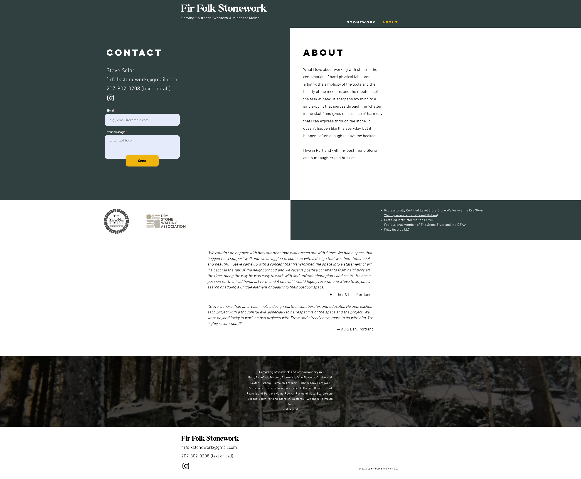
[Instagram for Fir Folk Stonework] (110, 97)
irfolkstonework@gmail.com (210, 447)
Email (110, 110)
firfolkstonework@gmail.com (141, 80)
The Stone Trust (432, 225)
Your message (116, 131)
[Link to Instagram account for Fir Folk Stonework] (185, 466)
